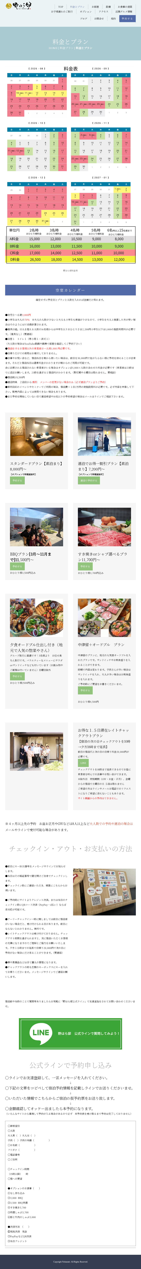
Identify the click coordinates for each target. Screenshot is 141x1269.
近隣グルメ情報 (123, 11)
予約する (127, 18)
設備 (108, 6)
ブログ (83, 18)
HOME (53, 48)
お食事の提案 (125, 6)
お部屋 (95, 6)
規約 (113, 18)
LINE (83, 763)
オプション (86, 11)
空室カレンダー (71, 290)
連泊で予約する (88, 480)
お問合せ (99, 18)
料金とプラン (77, 6)
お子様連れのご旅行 (62, 11)
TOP (60, 6)
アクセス (103, 11)
